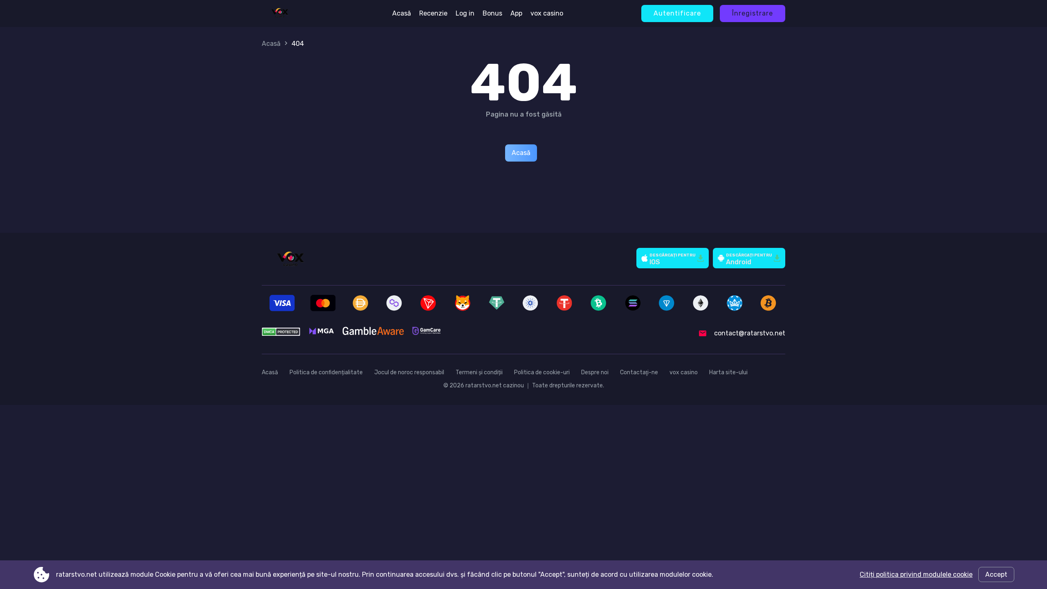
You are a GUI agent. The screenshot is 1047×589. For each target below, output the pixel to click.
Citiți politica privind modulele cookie (916, 574)
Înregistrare (752, 13)
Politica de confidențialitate (326, 372)
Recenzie (433, 13)
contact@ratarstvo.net (749, 333)
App (516, 13)
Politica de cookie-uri (542, 372)
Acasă (401, 13)
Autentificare (677, 13)
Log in (465, 13)
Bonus (492, 13)
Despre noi (595, 372)
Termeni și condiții (479, 372)
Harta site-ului (728, 372)
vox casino (546, 13)
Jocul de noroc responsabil (409, 372)
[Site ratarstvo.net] (280, 13)
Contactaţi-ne (639, 372)
